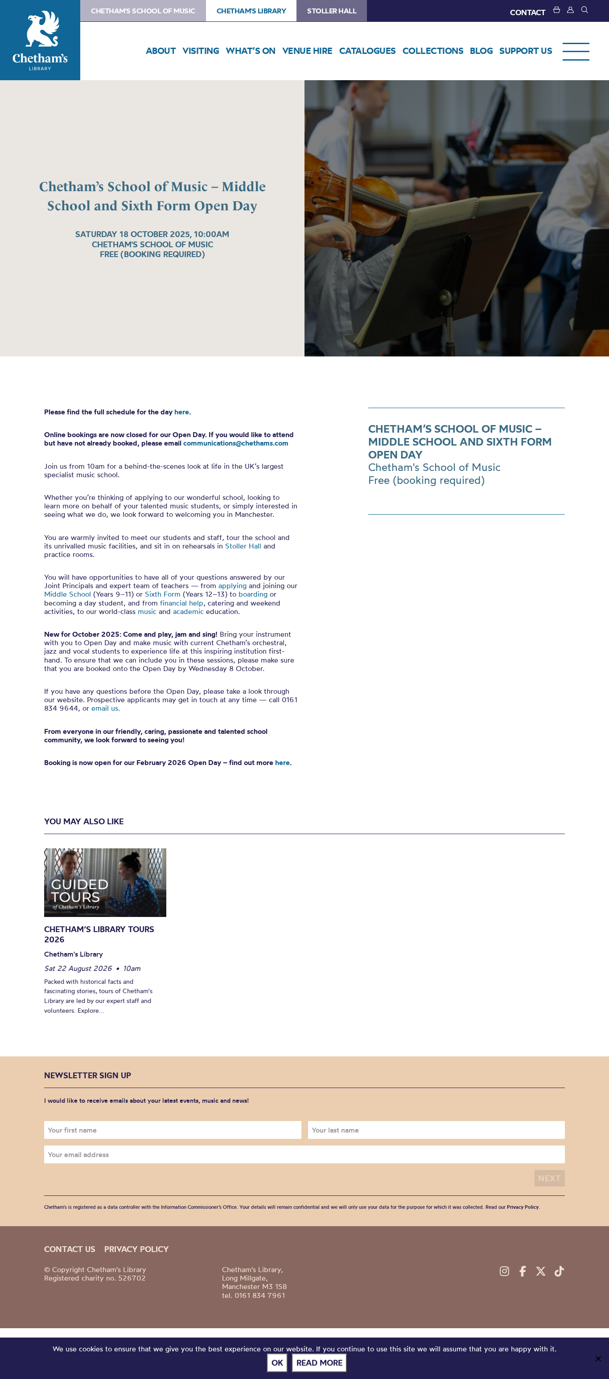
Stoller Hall (331, 10)
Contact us (69, 1249)
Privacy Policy (523, 1207)
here (181, 411)
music (147, 611)
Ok (277, 1363)
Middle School (67, 593)
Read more (319, 1363)
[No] (597, 1358)
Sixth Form (163, 593)
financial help (181, 602)
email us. (105, 708)
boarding (253, 593)
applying (232, 585)
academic (188, 611)
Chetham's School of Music (143, 10)
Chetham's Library (40, 40)
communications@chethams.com (235, 442)
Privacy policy (136, 1249)
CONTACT (528, 12)
